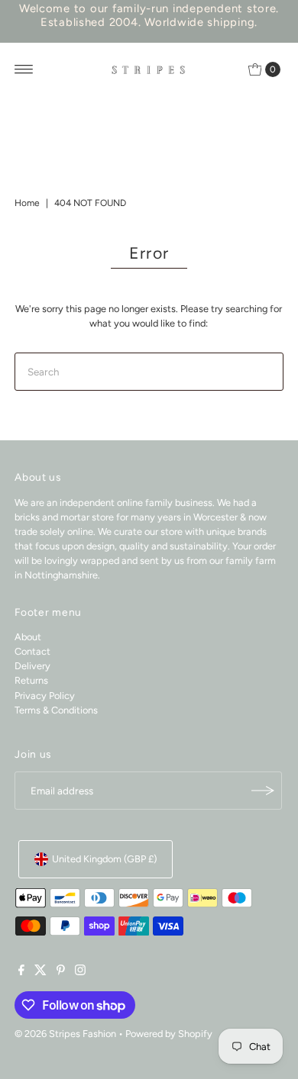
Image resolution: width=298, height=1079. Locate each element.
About (28, 637)
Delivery (32, 666)
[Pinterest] (61, 972)
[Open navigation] (24, 69)
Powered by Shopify (168, 1033)
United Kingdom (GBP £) (104, 859)
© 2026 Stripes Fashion (65, 1033)
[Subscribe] (263, 790)
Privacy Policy (45, 695)
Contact (32, 651)
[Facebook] (21, 972)
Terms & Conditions (56, 710)
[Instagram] (80, 972)
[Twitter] (40, 972)
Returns (31, 680)
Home (27, 203)
